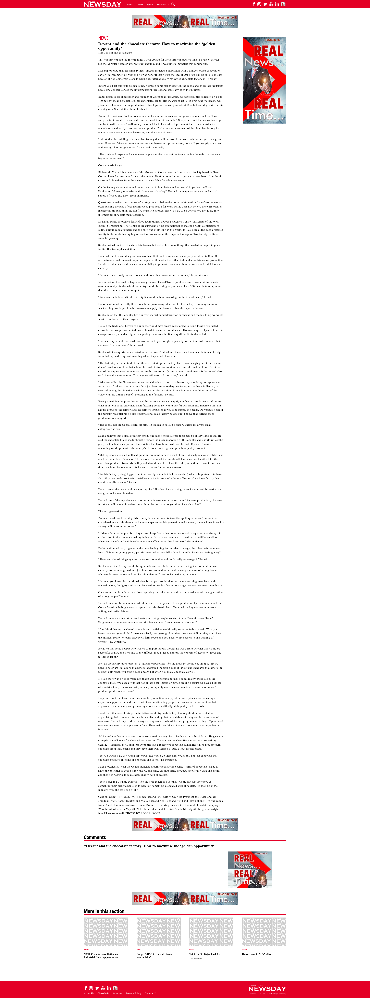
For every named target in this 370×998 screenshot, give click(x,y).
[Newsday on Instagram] (259, 4)
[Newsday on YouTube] (271, 4)
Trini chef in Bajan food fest (204, 954)
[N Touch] (283, 4)
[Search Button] (173, 4)
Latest (140, 4)
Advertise (117, 993)
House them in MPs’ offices (257, 954)
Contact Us (151, 993)
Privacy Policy (133, 993)
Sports (150, 4)
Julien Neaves (104, 53)
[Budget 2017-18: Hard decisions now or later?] (159, 932)
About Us (89, 993)
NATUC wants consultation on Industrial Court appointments (101, 955)
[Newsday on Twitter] (265, 4)
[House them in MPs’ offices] (264, 932)
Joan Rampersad (196, 958)
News (130, 4)
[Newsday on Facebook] (254, 4)
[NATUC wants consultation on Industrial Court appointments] (106, 932)
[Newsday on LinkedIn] (277, 4)
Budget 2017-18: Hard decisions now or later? (154, 955)
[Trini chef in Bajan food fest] (211, 932)
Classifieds (103, 993)
